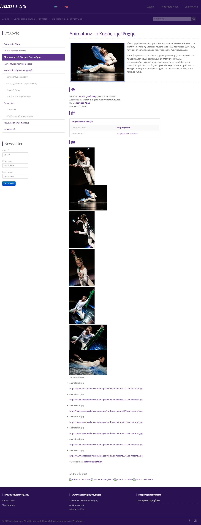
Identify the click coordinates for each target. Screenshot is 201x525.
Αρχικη (5, 19)
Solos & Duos (13, 90)
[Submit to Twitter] (123, 479)
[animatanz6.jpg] (82, 323)
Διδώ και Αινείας (77, 505)
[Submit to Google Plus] (102, 479)
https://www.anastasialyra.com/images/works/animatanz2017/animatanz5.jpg (106, 422)
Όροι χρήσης (8, 505)
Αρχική (151, 6)
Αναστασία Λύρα (170, 6)
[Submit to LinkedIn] (143, 479)
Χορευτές (11, 109)
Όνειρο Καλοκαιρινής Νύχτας (83, 500)
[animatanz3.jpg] (82, 184)
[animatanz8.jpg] (88, 348)
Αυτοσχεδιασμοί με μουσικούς (22, 83)
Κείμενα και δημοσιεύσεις (16, 122)
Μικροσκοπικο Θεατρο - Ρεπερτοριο (30, 19)
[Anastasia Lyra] (13, 7)
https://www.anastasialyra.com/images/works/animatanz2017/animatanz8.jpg (106, 444)
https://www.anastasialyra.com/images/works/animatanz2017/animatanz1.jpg (106, 399)
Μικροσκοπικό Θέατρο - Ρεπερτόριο (22, 57)
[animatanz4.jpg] (82, 247)
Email (5, 150)
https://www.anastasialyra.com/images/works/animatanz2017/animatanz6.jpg (106, 433)
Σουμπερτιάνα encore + (127, 133)
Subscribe (9, 183)
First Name (7, 161)
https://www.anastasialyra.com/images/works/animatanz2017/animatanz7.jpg (106, 455)
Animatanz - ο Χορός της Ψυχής (102, 33)
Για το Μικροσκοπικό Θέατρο (18, 63)
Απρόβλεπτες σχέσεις (149, 500)
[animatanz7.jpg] (88, 374)
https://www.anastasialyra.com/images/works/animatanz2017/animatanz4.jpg (106, 411)
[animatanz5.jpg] (82, 285)
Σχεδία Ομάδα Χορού (17, 76)
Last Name (7, 172)
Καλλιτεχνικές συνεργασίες (20, 116)
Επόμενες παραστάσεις (15, 50)
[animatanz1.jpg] (88, 209)
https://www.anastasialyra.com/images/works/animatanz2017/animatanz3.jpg (106, 388)
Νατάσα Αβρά (83, 103)
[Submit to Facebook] (80, 479)
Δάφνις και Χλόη (77, 509)
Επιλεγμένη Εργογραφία (19, 96)
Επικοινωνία (191, 6)
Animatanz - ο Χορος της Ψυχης (67, 19)
